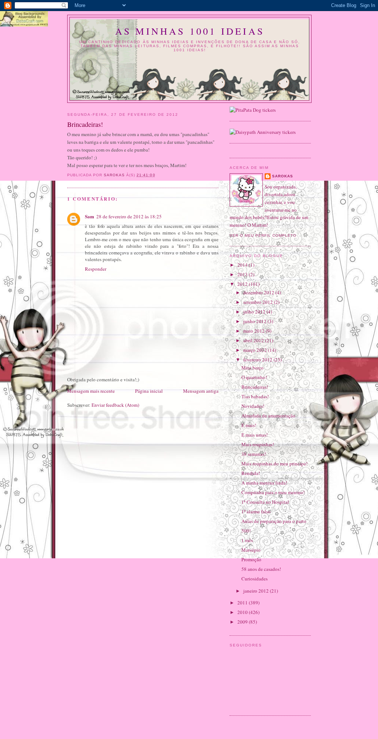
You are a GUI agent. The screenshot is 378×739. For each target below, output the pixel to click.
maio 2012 (254, 330)
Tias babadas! (255, 396)
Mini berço (252, 367)
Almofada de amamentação (268, 415)
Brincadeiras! (254, 387)
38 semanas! (253, 454)
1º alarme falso (256, 511)
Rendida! (250, 473)
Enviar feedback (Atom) (115, 405)
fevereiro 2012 (258, 359)
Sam (89, 216)
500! (246, 530)
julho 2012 (255, 311)
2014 (243, 264)
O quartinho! (254, 377)
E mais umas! (254, 434)
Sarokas (282, 176)
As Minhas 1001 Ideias (189, 31)
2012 (243, 284)
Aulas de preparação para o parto (273, 521)
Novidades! (252, 406)
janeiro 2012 (256, 590)
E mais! (248, 425)
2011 (243, 602)
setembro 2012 (258, 302)
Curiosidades (254, 578)
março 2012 (255, 350)
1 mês (247, 540)
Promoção (251, 559)
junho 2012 (255, 321)
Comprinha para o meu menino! (273, 492)
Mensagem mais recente (91, 391)
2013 (243, 274)
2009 (243, 621)
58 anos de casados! (261, 569)
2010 (243, 612)
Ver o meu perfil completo (263, 235)
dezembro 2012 (259, 292)
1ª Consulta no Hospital (265, 502)
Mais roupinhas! (257, 444)
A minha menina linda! (264, 482)
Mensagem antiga (201, 391)
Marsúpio (251, 550)
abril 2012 (254, 340)
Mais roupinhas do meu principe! (274, 463)
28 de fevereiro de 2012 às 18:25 (129, 216)
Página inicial (149, 391)
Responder (95, 269)
